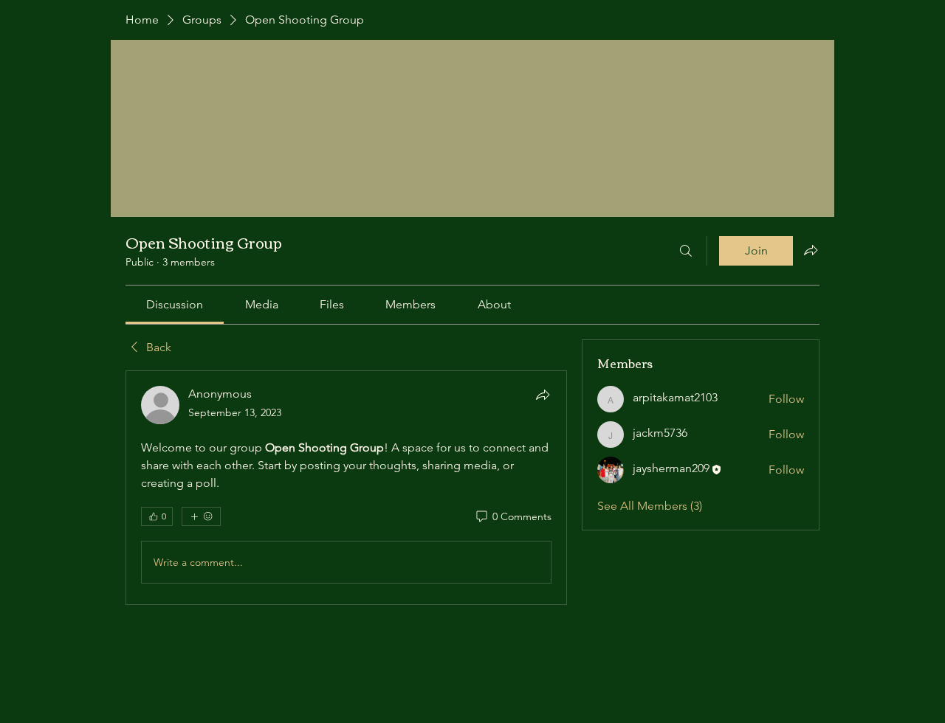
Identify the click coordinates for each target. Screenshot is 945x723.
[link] (174, 304)
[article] (346, 487)
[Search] (686, 251)
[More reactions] (201, 516)
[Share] (542, 395)
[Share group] (810, 250)
